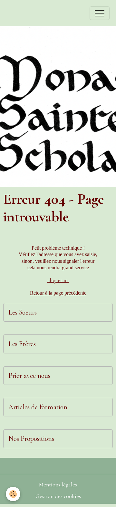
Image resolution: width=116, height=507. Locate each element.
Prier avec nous (29, 375)
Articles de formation (37, 407)
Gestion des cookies (58, 496)
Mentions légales (58, 484)
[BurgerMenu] (100, 13)
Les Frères (22, 344)
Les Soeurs (22, 312)
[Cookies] (13, 494)
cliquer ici (58, 280)
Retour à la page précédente (58, 293)
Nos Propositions (31, 438)
